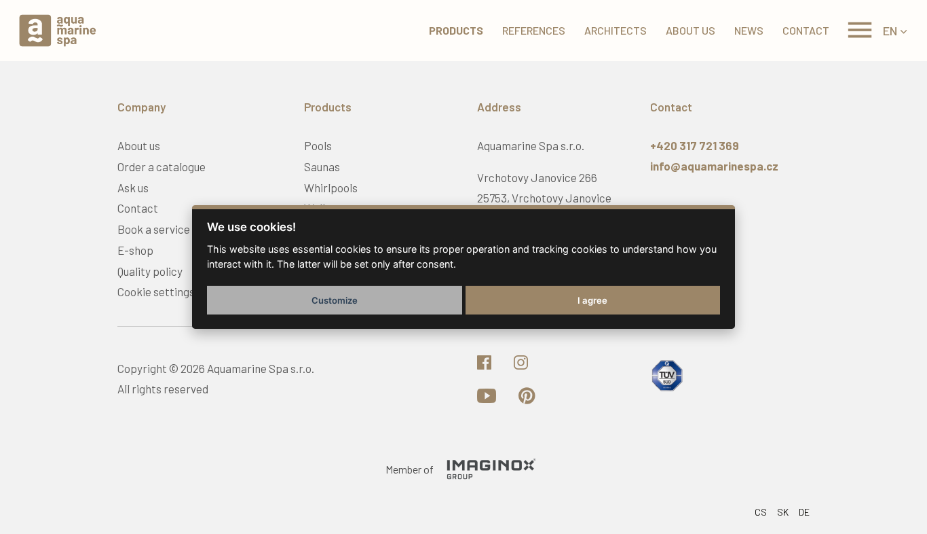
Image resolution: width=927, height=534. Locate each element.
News (748, 30)
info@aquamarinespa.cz (714, 166)
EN (890, 30)
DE (804, 512)
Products (456, 30)
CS (761, 512)
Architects (615, 30)
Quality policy (150, 271)
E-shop (135, 250)
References (533, 30)
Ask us (133, 187)
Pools (318, 145)
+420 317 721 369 (694, 145)
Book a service (153, 229)
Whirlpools (331, 187)
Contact (805, 30)
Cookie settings (156, 291)
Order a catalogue (161, 166)
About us (690, 30)
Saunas (322, 166)
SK (783, 512)
